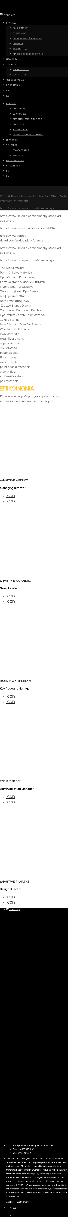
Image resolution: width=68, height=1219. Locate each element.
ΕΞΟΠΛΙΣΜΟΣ (20, 155)
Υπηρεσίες (12, 145)
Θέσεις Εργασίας (15, 160)
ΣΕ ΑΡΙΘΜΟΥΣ (20, 114)
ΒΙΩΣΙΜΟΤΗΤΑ (20, 129)
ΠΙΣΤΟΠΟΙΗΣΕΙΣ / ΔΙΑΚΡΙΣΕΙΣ (27, 119)
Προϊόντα (12, 140)
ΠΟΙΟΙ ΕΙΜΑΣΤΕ (20, 108)
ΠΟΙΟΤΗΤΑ (18, 124)
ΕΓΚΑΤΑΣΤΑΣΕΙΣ (21, 150)
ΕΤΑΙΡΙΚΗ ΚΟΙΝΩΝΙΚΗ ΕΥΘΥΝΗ (28, 134)
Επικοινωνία (13, 165)
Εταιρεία (11, 103)
